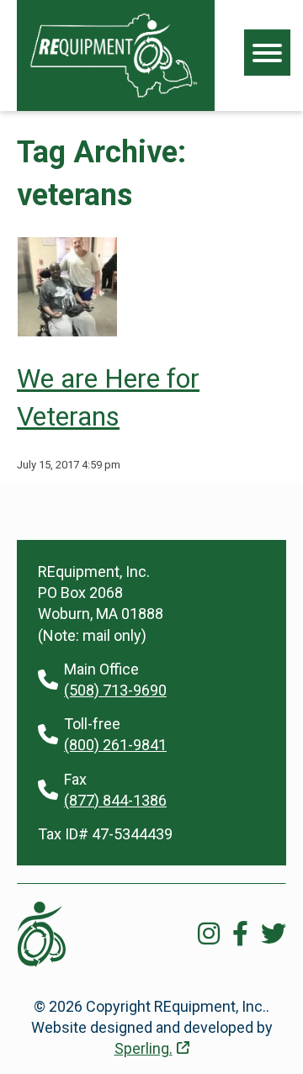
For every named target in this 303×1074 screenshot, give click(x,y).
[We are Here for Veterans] (67, 330)
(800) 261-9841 (115, 745)
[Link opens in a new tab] (209, 934)
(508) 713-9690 (115, 690)
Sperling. (143, 1048)
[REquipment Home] (113, 55)
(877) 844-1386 (115, 800)
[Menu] (267, 52)
